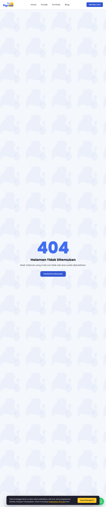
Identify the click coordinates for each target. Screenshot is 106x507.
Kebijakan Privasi (57, 501)
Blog (67, 4)
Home (33, 4)
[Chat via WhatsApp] (100, 501)
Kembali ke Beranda (53, 274)
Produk (44, 4)
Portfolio (56, 4)
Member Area (94, 4)
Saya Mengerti (87, 500)
